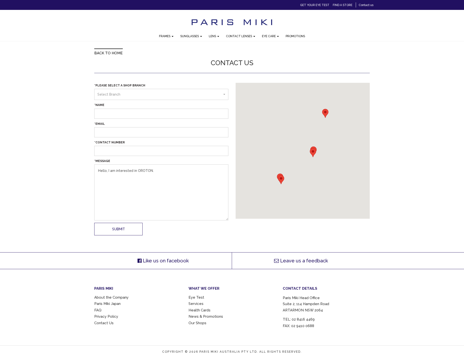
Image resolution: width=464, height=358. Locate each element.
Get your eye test (314, 5)
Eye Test (196, 297)
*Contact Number (109, 142)
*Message (102, 161)
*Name (99, 105)
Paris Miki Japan (107, 304)
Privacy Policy (106, 316)
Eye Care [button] (269, 36)
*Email (99, 124)
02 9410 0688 (302, 326)
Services (195, 304)
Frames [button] (165, 36)
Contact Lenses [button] (239, 36)
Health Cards (199, 310)
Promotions (295, 36)
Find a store (342, 5)
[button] (161, 94)
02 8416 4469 (303, 319)
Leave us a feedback (303, 261)
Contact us (366, 5)
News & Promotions (205, 316)
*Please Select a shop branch (119, 85)
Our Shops (197, 323)
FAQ (98, 310)
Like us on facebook (165, 261)
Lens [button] (213, 36)
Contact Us (104, 323)
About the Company (111, 297)
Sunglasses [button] (190, 36)
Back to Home (108, 53)
